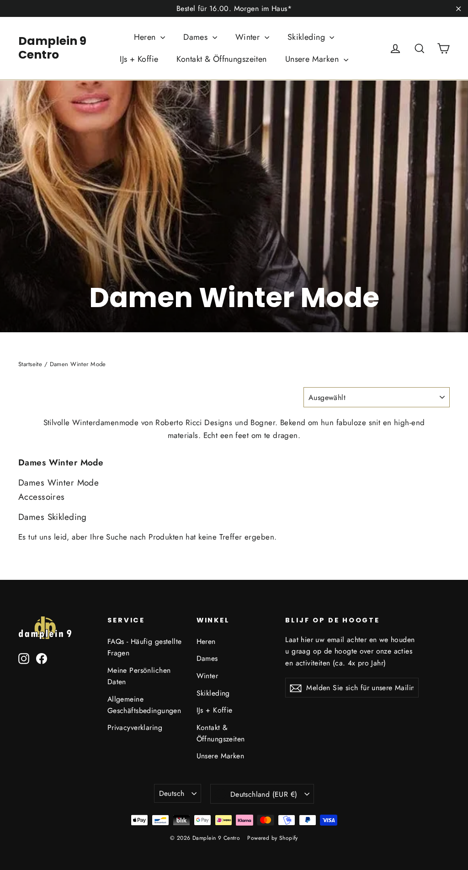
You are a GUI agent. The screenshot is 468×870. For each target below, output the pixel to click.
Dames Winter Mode (60, 462)
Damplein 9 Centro (52, 48)
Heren (146, 37)
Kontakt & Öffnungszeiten (221, 59)
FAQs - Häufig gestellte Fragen (144, 647)
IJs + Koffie (139, 59)
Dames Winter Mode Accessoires (58, 489)
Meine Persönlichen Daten (139, 676)
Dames (196, 37)
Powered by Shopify (272, 838)
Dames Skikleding (52, 517)
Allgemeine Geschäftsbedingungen (144, 705)
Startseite (30, 364)
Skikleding (307, 37)
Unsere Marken (313, 59)
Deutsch (172, 793)
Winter (248, 37)
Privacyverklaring (134, 727)
